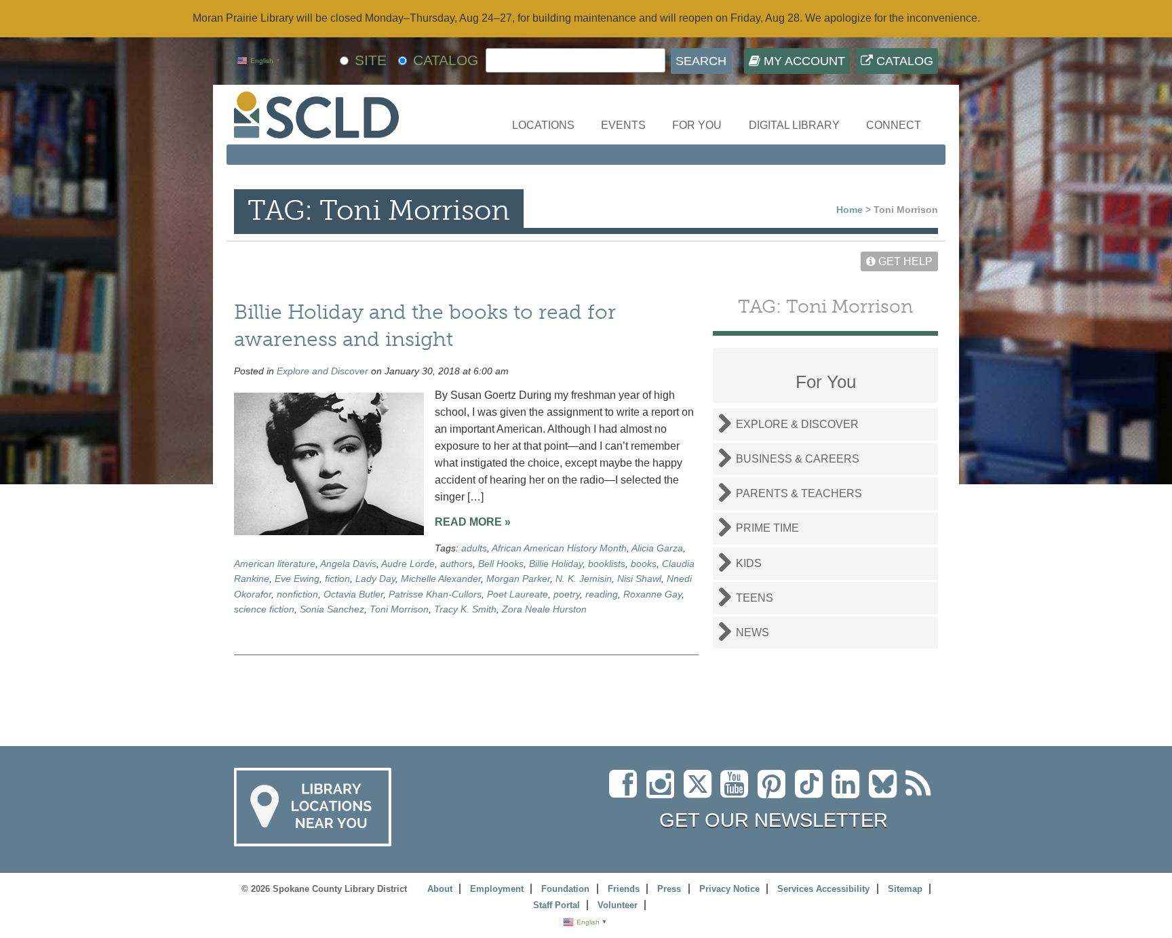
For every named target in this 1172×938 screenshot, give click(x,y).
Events (623, 125)
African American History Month (559, 548)
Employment (497, 889)
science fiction (264, 609)
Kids (749, 563)
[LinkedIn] (849, 792)
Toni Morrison (399, 609)
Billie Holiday (556, 563)
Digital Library (794, 125)
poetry (566, 594)
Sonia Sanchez (332, 609)
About (439, 889)
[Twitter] (702, 792)
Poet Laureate (517, 594)
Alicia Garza (657, 548)
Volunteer (618, 905)
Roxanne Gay (652, 594)
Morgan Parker (518, 578)
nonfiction (297, 594)
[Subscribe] (921, 792)
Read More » (473, 522)
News (752, 632)
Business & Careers (797, 459)
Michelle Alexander (441, 578)
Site (371, 60)
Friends (624, 889)
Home (849, 209)
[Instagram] (663, 792)
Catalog (903, 61)
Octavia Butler (353, 594)
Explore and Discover (322, 371)
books (644, 563)
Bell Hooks (501, 563)
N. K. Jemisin (583, 578)
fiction (337, 578)
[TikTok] (813, 792)
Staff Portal (556, 905)
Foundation (565, 889)
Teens (754, 598)
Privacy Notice (729, 889)
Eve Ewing (297, 578)
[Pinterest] (775, 792)
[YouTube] (737, 792)
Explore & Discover (797, 424)
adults (474, 548)
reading (601, 594)
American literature (274, 563)
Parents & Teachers (799, 493)
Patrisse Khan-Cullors (435, 594)
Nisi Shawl (639, 578)
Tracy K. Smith (465, 609)
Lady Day (375, 578)
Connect (893, 125)
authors (456, 563)
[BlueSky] (887, 792)
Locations (543, 125)
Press (669, 889)
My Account (802, 61)
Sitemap (905, 889)
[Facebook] (626, 792)
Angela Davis (348, 563)
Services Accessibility (823, 889)
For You (697, 125)
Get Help (904, 261)
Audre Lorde (408, 563)
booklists (606, 563)
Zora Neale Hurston (544, 609)
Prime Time (767, 528)
